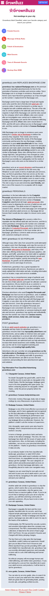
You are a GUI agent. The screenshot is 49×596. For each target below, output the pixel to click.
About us (14, 590)
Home (7, 590)
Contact (41, 590)
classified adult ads (16, 280)
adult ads (35, 104)
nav (2, 2)
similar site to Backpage (21, 134)
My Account (23, 590)
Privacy (22, 592)
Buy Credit (33, 590)
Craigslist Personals (20, 228)
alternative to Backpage (21, 249)
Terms (28, 592)
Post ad (44, 2)
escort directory (25, 167)
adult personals (33, 202)
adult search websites (18, 327)
